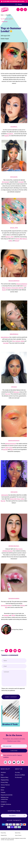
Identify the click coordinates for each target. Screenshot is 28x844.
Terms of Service (5, 785)
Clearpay (3, 792)
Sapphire (6, 135)
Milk (21, 238)
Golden (10, 240)
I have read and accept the (10, 755)
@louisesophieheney (21, 284)
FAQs (2, 775)
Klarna (2, 790)
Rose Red (5, 449)
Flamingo (22, 605)
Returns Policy (4, 777)
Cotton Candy (8, 447)
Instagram (6, 615)
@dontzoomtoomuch (14, 440)
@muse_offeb (14, 227)
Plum (13, 341)
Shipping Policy (5, 780)
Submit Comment (11, 697)
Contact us (3, 802)
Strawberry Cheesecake (12, 288)
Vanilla (22, 341)
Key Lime (7, 394)
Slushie (4, 289)
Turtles (22, 499)
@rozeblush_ (10, 133)
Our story (17, 772)
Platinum (24, 238)
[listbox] (14, 815)
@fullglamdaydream (8, 551)
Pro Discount (18, 777)
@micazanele (5, 182)
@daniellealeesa (5, 337)
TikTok (13, 615)
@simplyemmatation (6, 605)
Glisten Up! (8, 15)
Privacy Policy (4, 782)
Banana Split (13, 499)
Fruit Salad (5, 343)
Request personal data (6, 795)
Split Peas (21, 288)
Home (2, 15)
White (11, 449)
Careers (3, 787)
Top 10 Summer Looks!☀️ (7, 19)
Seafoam (17, 341)
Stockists (3, 772)
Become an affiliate (20, 775)
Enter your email (7, 746)
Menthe (17, 238)
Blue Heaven (19, 549)
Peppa (18, 499)
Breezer (17, 240)
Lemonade (21, 182)
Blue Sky (3, 501)
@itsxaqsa (16, 392)
